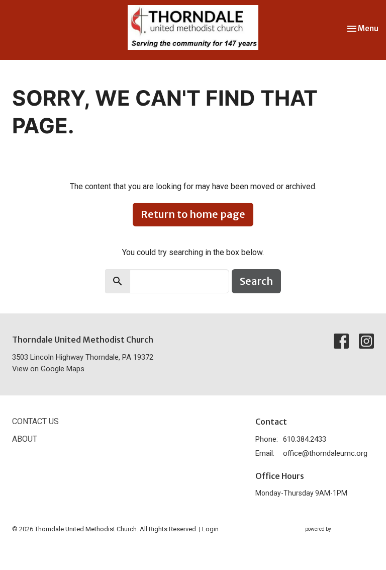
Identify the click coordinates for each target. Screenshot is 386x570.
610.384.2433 (304, 439)
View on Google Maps (48, 368)
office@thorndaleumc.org (325, 453)
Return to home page (193, 214)
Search (256, 281)
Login (210, 529)
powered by (334, 537)
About (24, 439)
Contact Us (35, 421)
